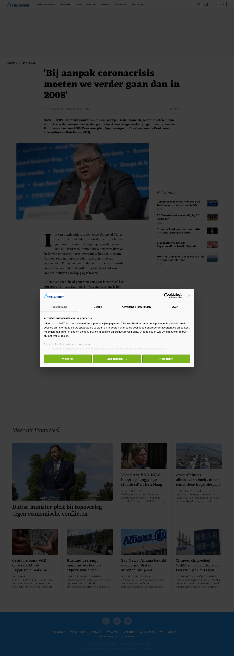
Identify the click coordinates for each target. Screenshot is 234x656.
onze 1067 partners (64, 323)
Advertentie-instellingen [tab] (136, 306)
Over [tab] (175, 306)
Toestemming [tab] (59, 306)
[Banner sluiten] (189, 295)
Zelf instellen (115, 358)
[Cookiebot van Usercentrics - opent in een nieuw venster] (167, 295)
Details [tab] (98, 306)
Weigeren (67, 358)
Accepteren (166, 358)
